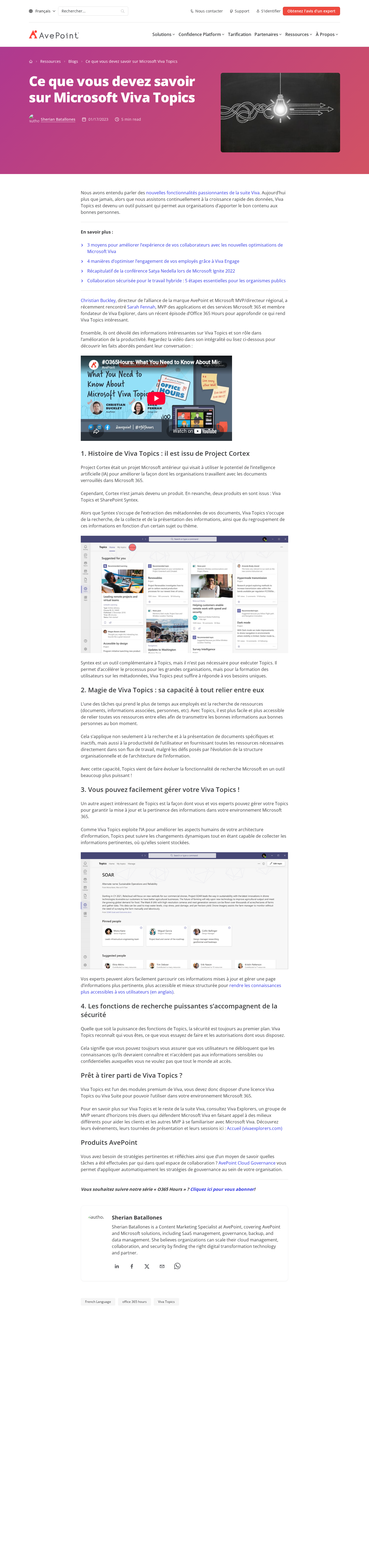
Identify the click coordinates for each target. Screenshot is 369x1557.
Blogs (73, 61)
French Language (98, 1301)
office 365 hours (134, 1301)
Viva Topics (166, 1301)
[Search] (122, 11)
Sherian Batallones (58, 119)
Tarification (239, 34)
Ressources (50, 61)
